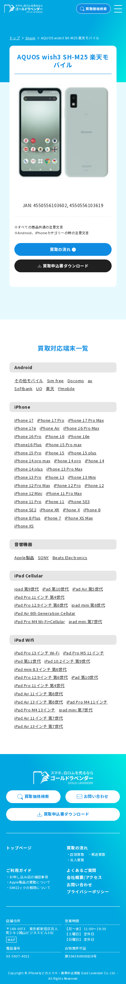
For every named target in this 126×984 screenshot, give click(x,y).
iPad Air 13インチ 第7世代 (38, 726)
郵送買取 (98, 854)
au (90, 380)
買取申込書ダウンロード (65, 266)
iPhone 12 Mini (28, 493)
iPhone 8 (91, 510)
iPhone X (71, 510)
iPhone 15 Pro (28, 453)
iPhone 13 (55, 477)
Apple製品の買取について (29, 882)
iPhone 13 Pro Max (64, 469)
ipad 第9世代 (26, 589)
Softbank (23, 388)
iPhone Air (50, 428)
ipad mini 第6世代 (88, 605)
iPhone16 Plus (28, 444)
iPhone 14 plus (28, 469)
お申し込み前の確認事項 (28, 876)
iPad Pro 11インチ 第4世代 (39, 597)
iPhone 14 (94, 461)
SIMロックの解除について (29, 887)
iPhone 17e (25, 428)
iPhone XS (24, 526)
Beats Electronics (70, 557)
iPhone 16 (55, 436)
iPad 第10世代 (56, 589)
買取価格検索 (96, 8)
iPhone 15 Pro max (64, 444)
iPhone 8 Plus (27, 518)
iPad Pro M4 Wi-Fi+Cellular (39, 621)
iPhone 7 (52, 518)
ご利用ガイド (18, 870)
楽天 (50, 388)
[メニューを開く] (118, 9)
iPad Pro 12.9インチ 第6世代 (41, 605)
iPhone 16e (79, 436)
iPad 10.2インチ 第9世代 (67, 661)
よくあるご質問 (81, 870)
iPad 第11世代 (27, 661)
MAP (11, 939)
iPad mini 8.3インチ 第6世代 (40, 669)
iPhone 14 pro (67, 461)
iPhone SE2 (25, 510)
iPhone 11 (55, 501)
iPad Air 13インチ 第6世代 (38, 702)
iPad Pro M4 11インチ (87, 702)
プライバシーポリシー (88, 891)
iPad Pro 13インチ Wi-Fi (36, 653)
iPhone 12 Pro (67, 485)
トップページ (18, 847)
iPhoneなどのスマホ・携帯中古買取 (54, 973)
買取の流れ (60, 249)
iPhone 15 (55, 453)
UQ (39, 388)
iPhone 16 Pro (28, 436)
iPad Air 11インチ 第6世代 (38, 694)
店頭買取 (77, 854)
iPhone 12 (94, 485)
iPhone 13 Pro (28, 477)
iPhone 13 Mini (82, 477)
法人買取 (77, 859)
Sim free (55, 380)
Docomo (76, 380)
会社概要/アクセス (84, 877)
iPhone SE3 (79, 501)
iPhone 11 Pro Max (64, 493)
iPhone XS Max (79, 518)
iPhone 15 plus (82, 453)
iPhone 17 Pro (51, 420)
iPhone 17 (24, 420)
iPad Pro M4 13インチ (34, 710)
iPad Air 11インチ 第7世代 (38, 718)
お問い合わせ (96, 796)
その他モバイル (28, 380)
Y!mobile (66, 388)
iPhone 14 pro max (32, 461)
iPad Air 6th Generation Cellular (45, 613)
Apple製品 (24, 557)
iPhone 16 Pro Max (81, 428)
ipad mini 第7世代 (85, 621)
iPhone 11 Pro (28, 501)
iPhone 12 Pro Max (32, 485)
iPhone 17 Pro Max (86, 420)
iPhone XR (49, 510)
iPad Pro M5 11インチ (83, 653)
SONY (43, 557)
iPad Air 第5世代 (87, 589)
